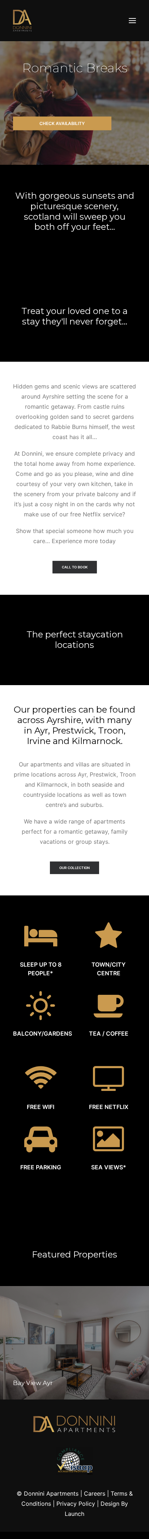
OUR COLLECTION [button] (74, 868)
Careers (94, 1493)
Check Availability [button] (62, 123)
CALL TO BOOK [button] (74, 567)
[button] (132, 20)
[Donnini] (22, 20)
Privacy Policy (75, 1503)
